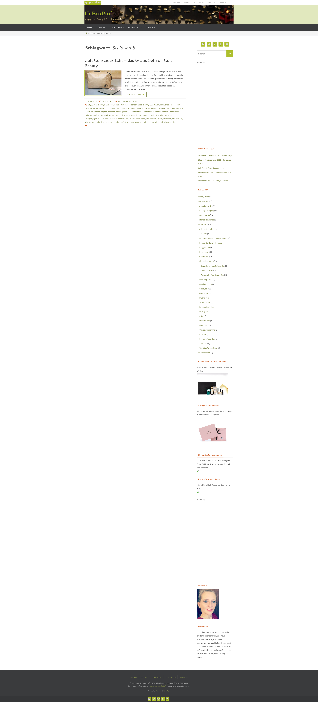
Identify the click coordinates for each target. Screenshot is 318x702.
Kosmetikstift (133, 111)
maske (165, 111)
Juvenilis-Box (205, 302)
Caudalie (125, 104)
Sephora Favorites (207, 339)
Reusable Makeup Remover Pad (115, 118)
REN (99, 118)
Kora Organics (122, 111)
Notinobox (203, 325)
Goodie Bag (164, 108)
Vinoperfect (121, 122)
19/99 (90, 104)
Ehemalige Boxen (206, 261)
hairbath (179, 108)
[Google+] (93, 3)
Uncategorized (204, 352)
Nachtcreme (174, 111)
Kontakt (176, 2)
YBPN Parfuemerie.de (208, 348)
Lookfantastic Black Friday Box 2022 (213, 180)
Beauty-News (198, 2)
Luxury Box (204, 311)
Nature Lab (113, 115)
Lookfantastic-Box (207, 307)
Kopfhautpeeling (108, 111)
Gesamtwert (122, 108)
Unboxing (223, 2)
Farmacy (113, 108)
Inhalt (87, 111)
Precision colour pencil (140, 115)
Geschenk (132, 108)
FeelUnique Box (205, 279)
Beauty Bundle (114, 104)
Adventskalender (206, 229)
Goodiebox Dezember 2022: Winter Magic (215, 155)
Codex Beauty (143, 104)
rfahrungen (140, 118)
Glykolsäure (142, 108)
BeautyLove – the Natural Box (213, 266)
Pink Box (203, 334)
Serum (159, 118)
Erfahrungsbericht (101, 108)
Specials (202, 343)
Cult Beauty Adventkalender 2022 (212, 168)
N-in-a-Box (92, 101)
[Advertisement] (215, 105)
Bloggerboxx (204, 247)
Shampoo (167, 118)
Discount (88, 108)
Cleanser (133, 104)
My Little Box (204, 320)
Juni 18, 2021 (107, 101)
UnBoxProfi (99, 13)
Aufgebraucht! (205, 206)
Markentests (204, 215)
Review (132, 118)
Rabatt (154, 115)
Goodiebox (204, 293)
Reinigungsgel (91, 118)
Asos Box (203, 233)
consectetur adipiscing (158, 686)
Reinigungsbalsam (165, 115)
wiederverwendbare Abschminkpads (159, 122)
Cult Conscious (166, 104)
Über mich (187, 2)
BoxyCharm (204, 252)
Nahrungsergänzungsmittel (96, 115)
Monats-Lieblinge (206, 219)
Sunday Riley (177, 118)
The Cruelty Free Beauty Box (212, 275)
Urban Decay (110, 122)
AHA (95, 104)
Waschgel (139, 122)
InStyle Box (204, 298)
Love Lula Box (206, 270)
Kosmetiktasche (147, 111)
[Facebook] (96, 3)
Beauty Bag (102, 104)
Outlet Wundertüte (207, 330)
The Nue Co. (90, 122)
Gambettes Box (205, 284)
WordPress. (166, 691)
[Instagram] (86, 3)
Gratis (172, 108)
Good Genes (153, 108)
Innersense (95, 111)
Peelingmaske (124, 115)
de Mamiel (177, 104)
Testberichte (212, 2)
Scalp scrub (151, 118)
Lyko (201, 316)
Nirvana (158, 691)
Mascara (158, 111)
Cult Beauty (123, 101)
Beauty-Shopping (206, 210)
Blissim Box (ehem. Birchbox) (211, 243)
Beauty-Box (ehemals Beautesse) (212, 238)
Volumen (130, 122)
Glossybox (203, 288)
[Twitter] (90, 3)
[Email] (99, 3)
